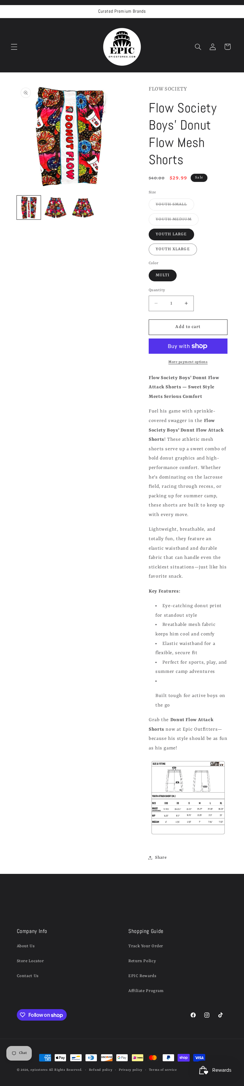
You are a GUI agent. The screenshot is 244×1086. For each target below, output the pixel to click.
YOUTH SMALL (175, 206)
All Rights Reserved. (66, 1070)
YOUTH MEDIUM (177, 221)
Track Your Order (145, 946)
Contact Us (28, 976)
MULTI (163, 275)
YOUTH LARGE (171, 234)
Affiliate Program (146, 991)
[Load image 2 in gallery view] (56, 207)
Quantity (157, 290)
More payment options (188, 362)
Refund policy (100, 1070)
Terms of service (163, 1070)
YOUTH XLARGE (173, 249)
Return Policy (142, 961)
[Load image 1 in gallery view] (29, 207)
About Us (26, 946)
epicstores (38, 1070)
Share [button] (160, 857)
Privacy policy (130, 1070)
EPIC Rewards (142, 976)
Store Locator (30, 961)
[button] (14, 46)
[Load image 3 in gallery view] (83, 207)
